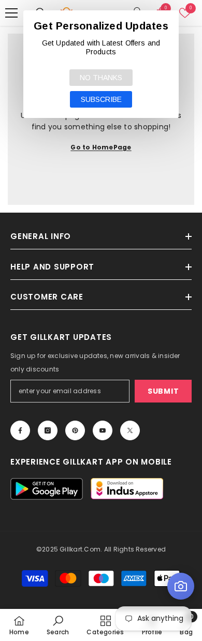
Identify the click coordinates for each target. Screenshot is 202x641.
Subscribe (101, 99)
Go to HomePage (100, 147)
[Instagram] (47, 430)
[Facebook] (20, 430)
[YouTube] (102, 430)
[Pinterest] (75, 430)
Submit (163, 391)
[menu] (11, 13)
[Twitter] (130, 430)
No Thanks (101, 77)
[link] (58, 625)
